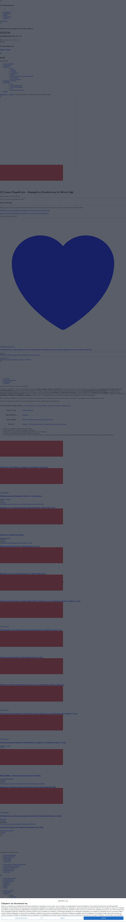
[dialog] (63, 910)
